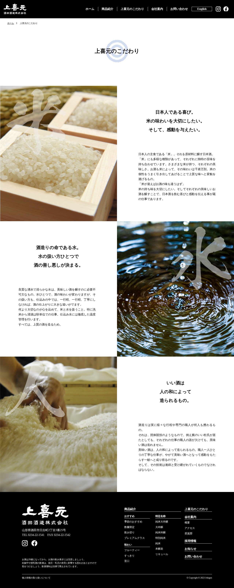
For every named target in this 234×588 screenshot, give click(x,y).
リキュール (161, 554)
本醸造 (159, 548)
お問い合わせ (179, 8)
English (202, 8)
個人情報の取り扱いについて (36, 577)
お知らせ (190, 548)
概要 (187, 522)
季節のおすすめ (133, 521)
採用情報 (190, 540)
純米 (158, 543)
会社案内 (157, 8)
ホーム (90, 8)
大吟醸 (159, 527)
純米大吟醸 (161, 521)
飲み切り (129, 532)
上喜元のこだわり (132, 8)
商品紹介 (107, 8)
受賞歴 (188, 533)
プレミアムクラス (134, 538)
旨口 (126, 561)
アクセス (190, 528)
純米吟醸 (160, 532)
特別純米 (160, 538)
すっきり (129, 555)
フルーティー (132, 550)
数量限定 (129, 527)
